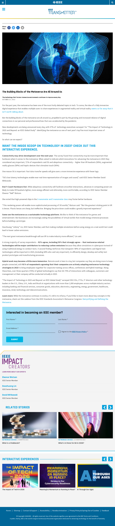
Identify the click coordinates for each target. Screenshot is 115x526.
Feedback (105, 510)
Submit (14, 339)
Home (8, 510)
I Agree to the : (74, 331)
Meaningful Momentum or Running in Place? (57, 489)
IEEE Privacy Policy (79, 331)
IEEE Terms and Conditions (89, 516)
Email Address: (11, 328)
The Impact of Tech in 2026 (13, 489)
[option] (29, 429)
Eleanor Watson (9, 377)
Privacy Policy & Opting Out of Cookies (84, 510)
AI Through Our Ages (85, 489)
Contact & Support (30, 510)
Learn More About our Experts (14, 372)
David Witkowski (10, 394)
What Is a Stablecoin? (11, 443)
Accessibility (45, 510)
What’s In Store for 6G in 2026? (71, 443)
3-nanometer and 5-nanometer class (52, 199)
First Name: (10, 319)
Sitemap (17, 510)
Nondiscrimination (59, 510)
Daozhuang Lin (9, 386)
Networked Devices (9, 440)
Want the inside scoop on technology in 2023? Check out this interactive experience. (48, 148)
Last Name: (62, 319)
